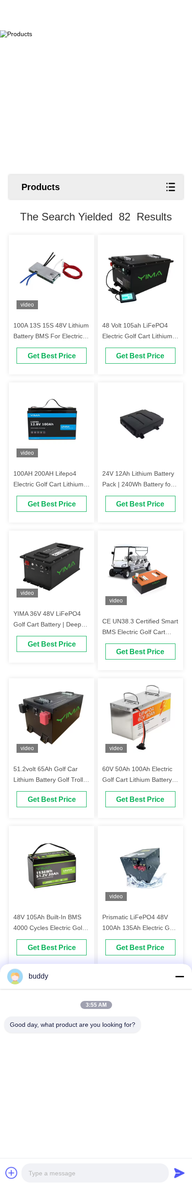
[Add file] (11, 1173)
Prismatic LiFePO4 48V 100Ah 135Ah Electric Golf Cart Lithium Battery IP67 (139, 927)
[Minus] (179, 976)
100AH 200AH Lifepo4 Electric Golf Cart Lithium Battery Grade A (48, 484)
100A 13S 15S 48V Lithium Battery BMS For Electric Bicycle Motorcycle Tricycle (51, 336)
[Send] (179, 1173)
